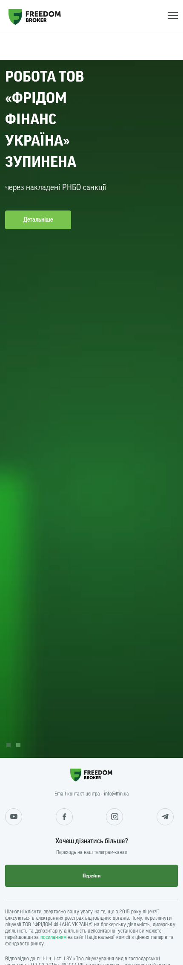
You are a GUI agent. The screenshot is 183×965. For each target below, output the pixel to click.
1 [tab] (8, 745)
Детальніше (38, 220)
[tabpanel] (91, 396)
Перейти (91, 875)
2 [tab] (18, 745)
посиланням (53, 937)
